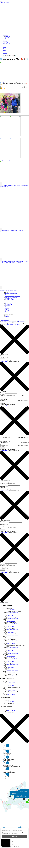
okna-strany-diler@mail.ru (12, 612)
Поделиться (3, 160)
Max (15, 321)
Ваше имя (2, 355)
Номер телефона (4, 357)
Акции (4, 33)
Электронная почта (4, 395)
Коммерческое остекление (11, 297)
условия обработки (4, 361)
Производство (6, 39)
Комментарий (3, 528)
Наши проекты (8, 306)
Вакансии (7, 36)
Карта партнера (21, 321)
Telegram (3, 321)
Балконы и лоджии (9, 299)
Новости (7, 37)
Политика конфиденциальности (12, 324)
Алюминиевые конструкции (12, 300)
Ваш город (2, 400)
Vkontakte (9, 321)
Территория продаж (4, 2)
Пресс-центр (5, 309)
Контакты (5, 48)
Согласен (14, 836)
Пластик (5, 41)
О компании (5, 35)
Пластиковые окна (9, 294)
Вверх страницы (5, 320)
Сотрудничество (6, 43)
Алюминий (5, 42)
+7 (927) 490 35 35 (11, 609)
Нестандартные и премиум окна (12, 296)
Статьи (7, 38)
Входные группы (9, 298)
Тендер (4, 47)
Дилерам (7, 315)
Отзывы (4, 46)
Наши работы (6, 44)
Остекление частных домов (11, 293)
